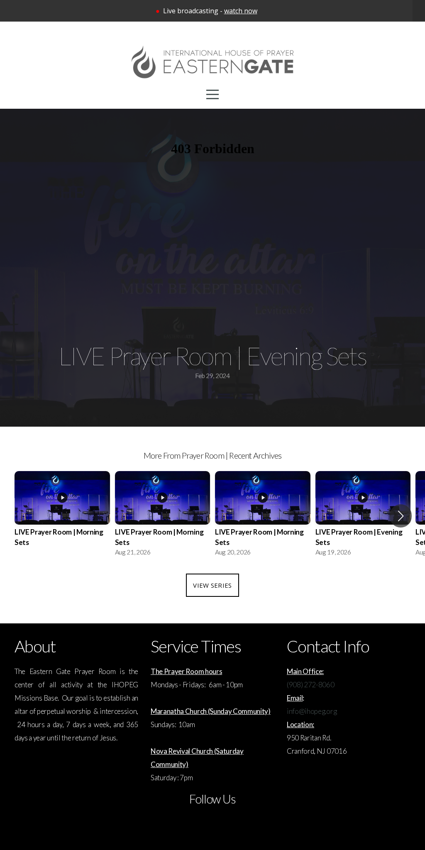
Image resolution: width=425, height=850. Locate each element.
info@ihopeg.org (312, 711)
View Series (212, 585)
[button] (400, 516)
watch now (240, 10)
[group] (62, 516)
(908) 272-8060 (311, 684)
